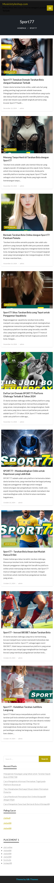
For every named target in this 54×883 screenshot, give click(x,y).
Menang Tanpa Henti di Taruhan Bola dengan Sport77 (26, 159)
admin (22, 108)
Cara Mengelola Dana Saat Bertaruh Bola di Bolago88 (27, 804)
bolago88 (8, 863)
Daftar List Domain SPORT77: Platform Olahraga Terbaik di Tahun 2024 (23, 395)
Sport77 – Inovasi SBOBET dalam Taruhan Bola (26, 632)
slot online (8, 847)
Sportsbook (10, 72)
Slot (7, 625)
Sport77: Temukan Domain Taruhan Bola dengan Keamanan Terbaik (23, 81)
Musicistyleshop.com (15, 4)
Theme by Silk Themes (27, 879)
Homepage (21, 28)
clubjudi (7, 818)
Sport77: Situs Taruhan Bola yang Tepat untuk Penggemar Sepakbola (26, 314)
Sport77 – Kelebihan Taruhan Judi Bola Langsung (22, 708)
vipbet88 (7, 823)
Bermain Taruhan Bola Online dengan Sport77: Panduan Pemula (26, 236)
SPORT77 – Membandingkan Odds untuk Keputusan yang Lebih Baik (24, 472)
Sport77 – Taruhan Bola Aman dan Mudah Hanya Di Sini (24, 553)
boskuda (7, 860)
